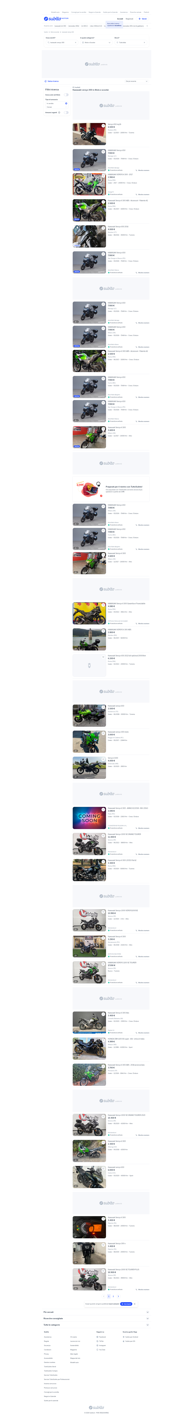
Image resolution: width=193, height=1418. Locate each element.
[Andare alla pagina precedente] (104, 1296)
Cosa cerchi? (50, 38)
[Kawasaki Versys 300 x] (111, 1254)
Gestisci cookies (49, 1362)
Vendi (144, 19)
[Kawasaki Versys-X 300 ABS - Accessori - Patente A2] (111, 211)
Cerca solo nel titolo (52, 95)
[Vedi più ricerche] (147, 26)
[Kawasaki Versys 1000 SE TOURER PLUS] (111, 1279)
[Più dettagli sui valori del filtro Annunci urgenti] (59, 112)
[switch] (66, 94)
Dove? (117, 38)
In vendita (50, 103)
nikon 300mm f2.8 (96, 26)
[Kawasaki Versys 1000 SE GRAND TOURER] (111, 845)
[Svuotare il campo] (76, 42)
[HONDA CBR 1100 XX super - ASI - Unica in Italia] (111, 1049)
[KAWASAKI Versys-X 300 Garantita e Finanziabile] (111, 614)
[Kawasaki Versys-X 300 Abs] (111, 1023)
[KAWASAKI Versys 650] (111, 160)
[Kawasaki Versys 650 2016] (111, 237)
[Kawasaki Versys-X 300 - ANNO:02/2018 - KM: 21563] (111, 819)
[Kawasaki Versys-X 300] (111, 438)
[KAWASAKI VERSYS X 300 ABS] (111, 640)
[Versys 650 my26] (111, 135)
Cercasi (49, 107)
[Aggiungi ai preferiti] (103, 125)
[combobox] (62, 42)
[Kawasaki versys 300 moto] (111, 743)
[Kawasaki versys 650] (111, 716)
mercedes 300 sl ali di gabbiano (133, 26)
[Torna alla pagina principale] (57, 19)
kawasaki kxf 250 (60, 26)
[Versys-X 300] (111, 769)
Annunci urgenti (51, 112)
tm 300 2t (84, 26)
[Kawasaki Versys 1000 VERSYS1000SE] (111, 921)
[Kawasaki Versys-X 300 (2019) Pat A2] (111, 871)
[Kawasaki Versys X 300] (111, 1228)
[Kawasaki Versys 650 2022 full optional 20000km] (111, 666)
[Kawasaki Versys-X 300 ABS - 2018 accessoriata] (111, 1076)
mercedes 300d (73, 26)
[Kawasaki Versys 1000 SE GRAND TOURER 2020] (111, 1126)
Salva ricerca (53, 81)
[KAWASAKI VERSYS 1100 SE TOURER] (111, 973)
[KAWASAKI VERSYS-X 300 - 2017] (111, 185)
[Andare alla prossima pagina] (118, 1296)
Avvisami (127, 1304)
